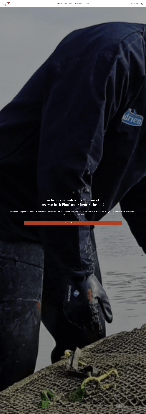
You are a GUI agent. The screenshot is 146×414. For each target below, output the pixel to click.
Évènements (78, 3)
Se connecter (134, 3)
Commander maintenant (73, 223)
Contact (87, 3)
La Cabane (59, 3)
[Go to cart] (142, 4)
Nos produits (68, 3)
